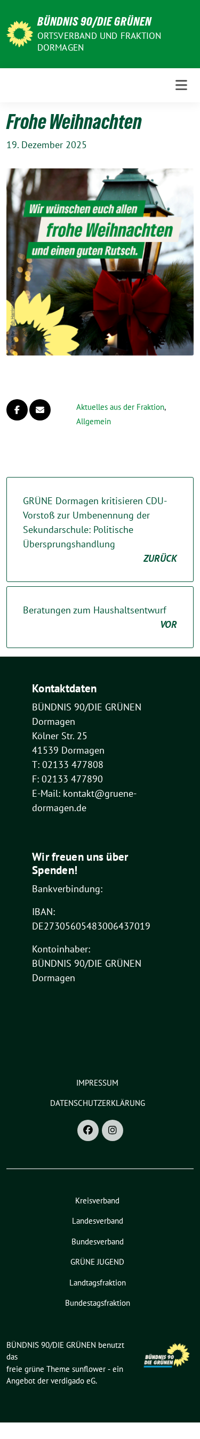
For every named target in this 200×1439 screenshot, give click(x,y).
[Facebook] (88, 1130)
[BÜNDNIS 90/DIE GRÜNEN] (19, 33)
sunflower (89, 1369)
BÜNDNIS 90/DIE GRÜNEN (94, 21)
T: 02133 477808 (67, 764)
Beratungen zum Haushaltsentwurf (100, 617)
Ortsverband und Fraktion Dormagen (99, 41)
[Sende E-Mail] (40, 410)
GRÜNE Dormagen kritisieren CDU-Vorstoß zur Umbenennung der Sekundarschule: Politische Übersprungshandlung (100, 529)
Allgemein (93, 421)
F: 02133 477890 (67, 779)
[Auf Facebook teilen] (17, 410)
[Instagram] (112, 1130)
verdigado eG (73, 1381)
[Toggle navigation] (181, 85)
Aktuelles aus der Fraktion (120, 407)
